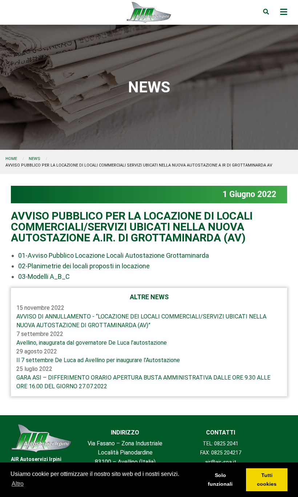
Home (11, 158)
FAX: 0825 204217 (220, 453)
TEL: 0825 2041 (220, 443)
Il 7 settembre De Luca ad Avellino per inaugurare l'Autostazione (98, 360)
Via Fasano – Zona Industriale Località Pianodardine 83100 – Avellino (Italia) (125, 452)
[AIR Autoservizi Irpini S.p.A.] (41, 438)
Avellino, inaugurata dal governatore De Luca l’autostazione (91, 342)
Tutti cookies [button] (267, 479)
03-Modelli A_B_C (44, 276)
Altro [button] (18, 484)
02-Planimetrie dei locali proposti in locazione (84, 266)
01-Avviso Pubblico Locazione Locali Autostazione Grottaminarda (113, 255)
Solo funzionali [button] (220, 479)
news (34, 158)
